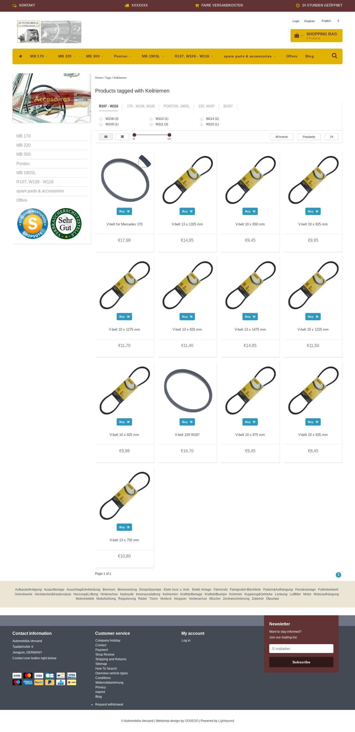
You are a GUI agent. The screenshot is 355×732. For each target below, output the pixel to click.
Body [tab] (228, 106)
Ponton (121, 56)
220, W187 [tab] (207, 106)
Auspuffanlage (54, 589)
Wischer (215, 598)
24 (331, 136)
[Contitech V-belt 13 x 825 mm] (187, 285)
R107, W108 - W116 (192, 56)
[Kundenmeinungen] (33, 223)
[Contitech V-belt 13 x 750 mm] (124, 496)
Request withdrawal (109, 704)
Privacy (100, 687)
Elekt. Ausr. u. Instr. (177, 589)
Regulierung (127, 598)
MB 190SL (151, 56)
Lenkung (281, 594)
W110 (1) (151, 119)
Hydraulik (127, 594)
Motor (307, 594)
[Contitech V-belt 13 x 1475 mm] (250, 285)
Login (296, 21)
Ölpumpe (272, 598)
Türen (153, 598)
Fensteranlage (305, 589)
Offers (292, 56)
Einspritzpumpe (150, 589)
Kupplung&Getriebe (259, 594)
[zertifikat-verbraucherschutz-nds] (66, 223)
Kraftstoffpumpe (216, 594)
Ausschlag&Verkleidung (83, 589)
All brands (281, 136)
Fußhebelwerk (328, 589)
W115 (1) (201, 125)
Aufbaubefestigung (28, 589)
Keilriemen (120, 77)
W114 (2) (201, 119)
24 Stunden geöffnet (322, 5)
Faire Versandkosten (222, 5)
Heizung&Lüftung (86, 594)
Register (309, 21)
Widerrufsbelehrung (109, 682)
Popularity (309, 136)
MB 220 (65, 56)
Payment (101, 650)
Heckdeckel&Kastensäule (53, 594)
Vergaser (180, 598)
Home (99, 77)
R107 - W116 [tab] (108, 106)
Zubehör (258, 598)
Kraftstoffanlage (191, 594)
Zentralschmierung (236, 598)
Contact (100, 645)
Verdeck (166, 598)
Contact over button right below (34, 658)
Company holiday (107, 640)
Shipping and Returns (110, 659)
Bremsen (109, 589)
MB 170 (37, 56)
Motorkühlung (106, 598)
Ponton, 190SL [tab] (177, 106)
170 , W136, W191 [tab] (141, 106)
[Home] (19, 56)
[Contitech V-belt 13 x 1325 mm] (187, 180)
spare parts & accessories (248, 56)
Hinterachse (109, 594)
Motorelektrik (85, 598)
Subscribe (301, 662)
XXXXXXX (140, 5)
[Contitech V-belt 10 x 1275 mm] (124, 285)
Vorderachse (198, 598)
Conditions (103, 678)
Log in (186, 640)
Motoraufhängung (326, 594)
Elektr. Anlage (201, 589)
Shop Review (104, 654)
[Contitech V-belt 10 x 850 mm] (250, 180)
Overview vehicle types (111, 673)
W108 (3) (101, 119)
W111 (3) (151, 125)
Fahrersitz (221, 589)
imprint (100, 692)
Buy (122, 211)
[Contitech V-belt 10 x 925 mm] (124, 390)
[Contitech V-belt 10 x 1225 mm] (313, 285)
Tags (108, 77)
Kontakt (27, 5)
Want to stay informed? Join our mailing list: (285, 634)
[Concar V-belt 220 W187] (187, 390)
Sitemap (101, 664)
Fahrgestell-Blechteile (245, 589)
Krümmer (235, 594)
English (326, 20)
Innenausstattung (148, 594)
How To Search (106, 668)
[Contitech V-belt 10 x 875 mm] (250, 390)
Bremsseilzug (127, 589)
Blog (309, 56)
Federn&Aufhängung (278, 589)
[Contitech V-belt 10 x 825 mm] (313, 180)
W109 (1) (101, 125)
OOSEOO (191, 721)
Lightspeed (226, 721)
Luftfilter (295, 594)
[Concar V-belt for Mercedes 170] (124, 180)
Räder (142, 598)
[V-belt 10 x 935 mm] (313, 390)
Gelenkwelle (23, 594)
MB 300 (93, 56)
